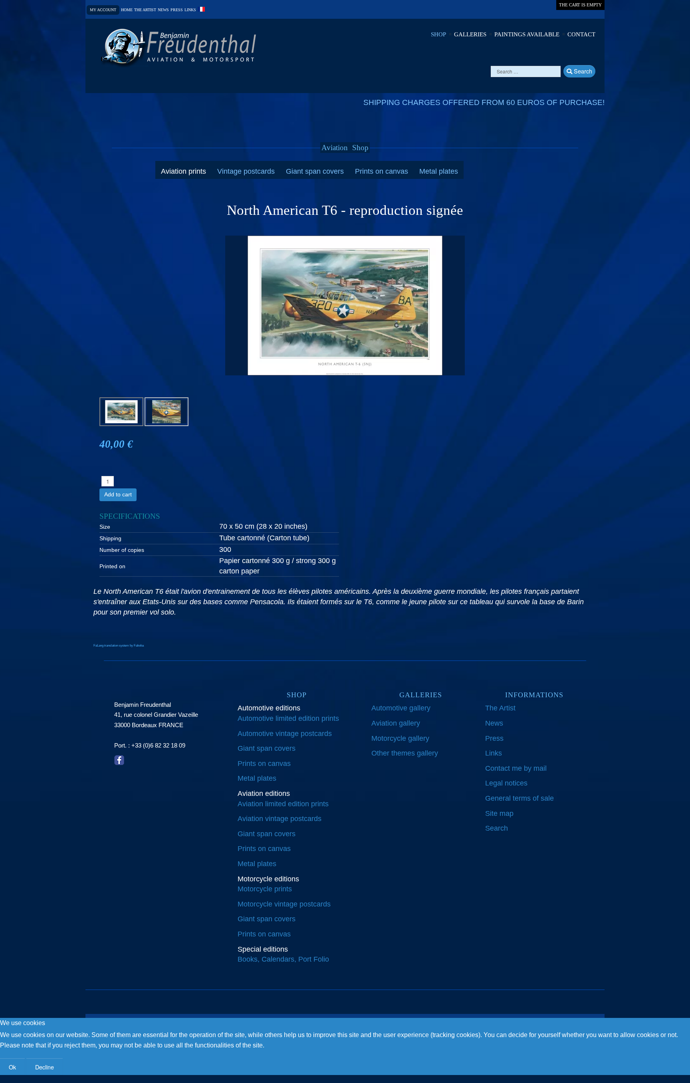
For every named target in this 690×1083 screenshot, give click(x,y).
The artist (145, 10)
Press (177, 10)
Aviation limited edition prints (283, 804)
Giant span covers (315, 171)
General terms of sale (519, 798)
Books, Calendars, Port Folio (283, 959)
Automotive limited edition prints (288, 718)
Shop (438, 34)
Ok (12, 1067)
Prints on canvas (381, 171)
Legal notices (506, 783)
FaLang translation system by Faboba (118, 645)
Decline (44, 1067)
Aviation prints (183, 171)
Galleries (470, 34)
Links (190, 10)
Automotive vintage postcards (285, 734)
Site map (499, 813)
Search (582, 71)
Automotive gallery (400, 708)
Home (127, 10)
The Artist (500, 708)
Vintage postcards (246, 171)
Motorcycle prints (265, 889)
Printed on (112, 566)
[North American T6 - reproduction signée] (345, 305)
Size (104, 527)
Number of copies (121, 550)
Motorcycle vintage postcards (284, 904)
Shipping (110, 538)
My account (103, 10)
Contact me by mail (516, 768)
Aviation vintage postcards (279, 819)
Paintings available (526, 34)
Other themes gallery (404, 753)
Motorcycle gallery (400, 738)
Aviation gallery (395, 723)
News (163, 10)
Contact (581, 34)
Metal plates (438, 171)
